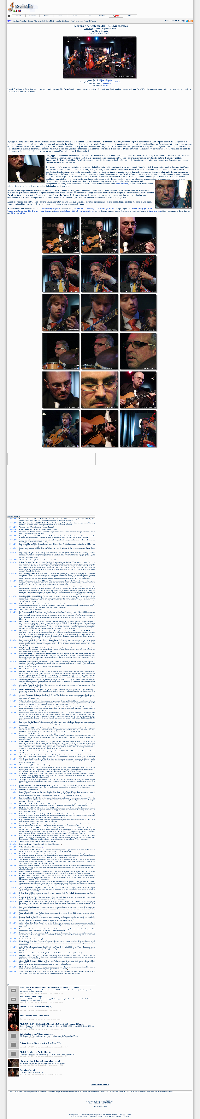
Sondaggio (118, 1116)
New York (102, 16)
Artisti (60, 16)
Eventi (46, 16)
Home (71, 1114)
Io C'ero (93, 1114)
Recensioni (32, 16)
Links (111, 1116)
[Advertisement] (139, 6)
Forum (100, 1116)
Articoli (18, 16)
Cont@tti (126, 1116)
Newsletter (92, 1116)
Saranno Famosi (82, 1116)
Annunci (128, 1114)
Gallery (88, 16)
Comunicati (85, 1114)
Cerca (106, 1116)
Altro (130, 16)
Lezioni (74, 16)
